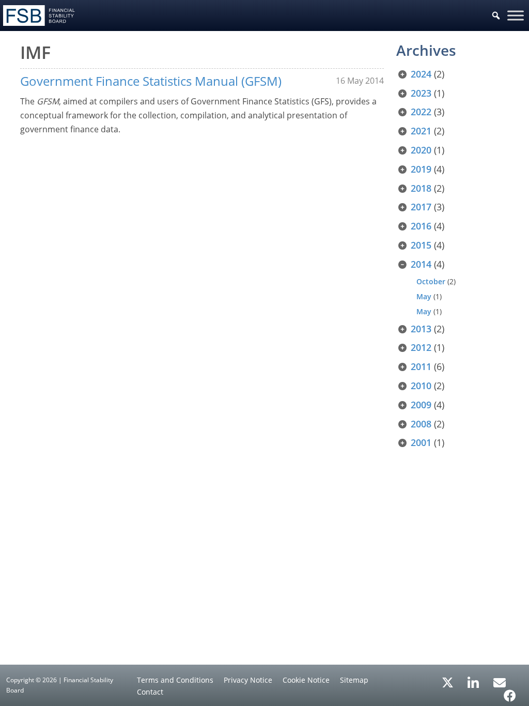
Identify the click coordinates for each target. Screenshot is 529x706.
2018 (421, 188)
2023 (421, 93)
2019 (421, 169)
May (423, 296)
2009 (421, 404)
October (430, 281)
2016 (421, 226)
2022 (421, 111)
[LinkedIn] (473, 679)
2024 (421, 74)
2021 (421, 131)
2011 (421, 366)
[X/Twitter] (447, 682)
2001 (421, 442)
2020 (421, 150)
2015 (421, 245)
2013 (421, 329)
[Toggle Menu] (515, 15)
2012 (421, 347)
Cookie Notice (306, 680)
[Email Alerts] (499, 682)
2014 (421, 264)
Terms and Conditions (175, 680)
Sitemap (354, 680)
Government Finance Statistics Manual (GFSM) (151, 80)
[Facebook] (510, 692)
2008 (421, 424)
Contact (150, 692)
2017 (421, 207)
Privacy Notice (248, 680)
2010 (421, 385)
